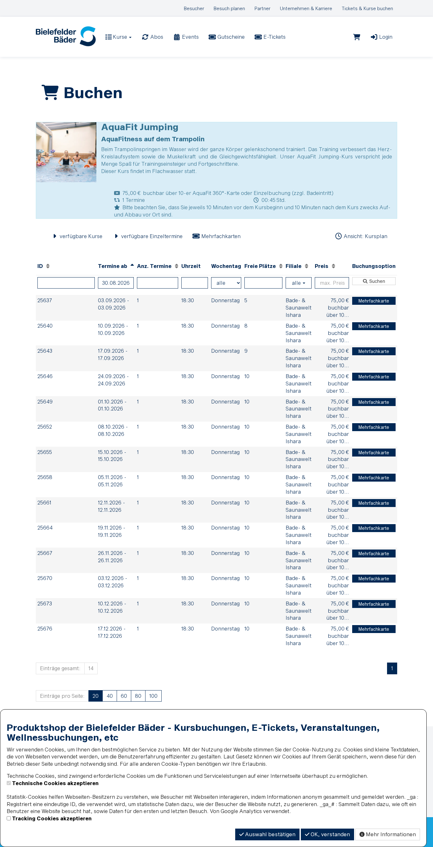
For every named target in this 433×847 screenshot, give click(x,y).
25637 (44, 300)
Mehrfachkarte (373, 300)
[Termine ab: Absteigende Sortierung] (132, 266)
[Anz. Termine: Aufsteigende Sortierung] (176, 266)
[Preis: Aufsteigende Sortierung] (333, 266)
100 (153, 696)
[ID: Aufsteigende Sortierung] (47, 266)
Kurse (120, 37)
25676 (44, 628)
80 (138, 696)
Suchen (376, 281)
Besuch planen (229, 8)
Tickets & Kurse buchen (367, 8)
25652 (44, 427)
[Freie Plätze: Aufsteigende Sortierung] (280, 266)
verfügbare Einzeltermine (151, 236)
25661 (44, 502)
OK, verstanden (329, 834)
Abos (156, 37)
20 (96, 696)
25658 (44, 477)
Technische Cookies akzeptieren (55, 783)
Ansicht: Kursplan (364, 236)
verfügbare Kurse (80, 236)
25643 (44, 351)
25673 (44, 603)
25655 (44, 452)
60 (124, 696)
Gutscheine (230, 37)
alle (297, 283)
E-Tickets (274, 37)
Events (190, 37)
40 (110, 696)
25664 (45, 527)
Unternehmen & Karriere (306, 8)
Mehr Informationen (390, 834)
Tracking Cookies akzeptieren (52, 818)
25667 (44, 553)
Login (385, 37)
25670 (44, 578)
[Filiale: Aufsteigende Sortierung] (306, 266)
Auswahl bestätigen (269, 834)
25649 (45, 401)
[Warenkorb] (356, 37)
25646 (45, 376)
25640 (45, 326)
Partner (262, 8)
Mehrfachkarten (220, 236)
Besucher (194, 8)
